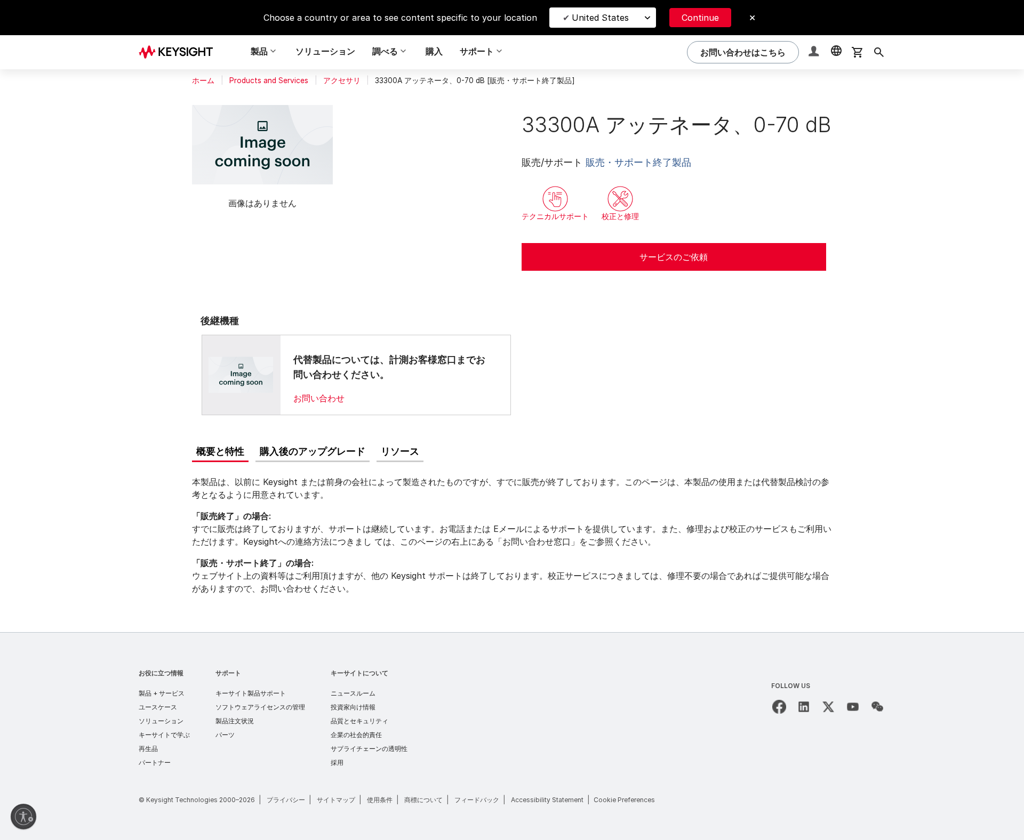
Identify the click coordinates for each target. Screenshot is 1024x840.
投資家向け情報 (353, 707)
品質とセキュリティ (359, 721)
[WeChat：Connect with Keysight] (877, 707)
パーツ (225, 735)
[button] (815, 52)
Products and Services (268, 80)
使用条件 (380, 800)
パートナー (155, 762)
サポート (228, 673)
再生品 (148, 749)
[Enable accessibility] (23, 816)
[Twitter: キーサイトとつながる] (828, 707)
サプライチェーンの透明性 (369, 749)
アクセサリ (342, 80)
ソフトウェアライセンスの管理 (260, 707)
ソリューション (325, 51)
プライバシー (286, 800)
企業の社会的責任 (356, 735)
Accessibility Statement (547, 800)
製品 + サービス (162, 693)
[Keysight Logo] (180, 52)
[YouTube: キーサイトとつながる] (853, 707)
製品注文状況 (234, 721)
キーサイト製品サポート (250, 693)
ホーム (203, 80)
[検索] (879, 52)
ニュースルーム (353, 693)
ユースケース (158, 707)
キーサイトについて (359, 673)
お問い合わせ (319, 398)
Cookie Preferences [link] (624, 800)
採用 (337, 762)
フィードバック (476, 800)
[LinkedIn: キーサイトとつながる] (804, 707)
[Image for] (241, 374)
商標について (423, 800)
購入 (434, 51)
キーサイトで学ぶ (164, 735)
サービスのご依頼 (673, 257)
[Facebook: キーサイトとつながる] (779, 707)
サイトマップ (336, 800)
